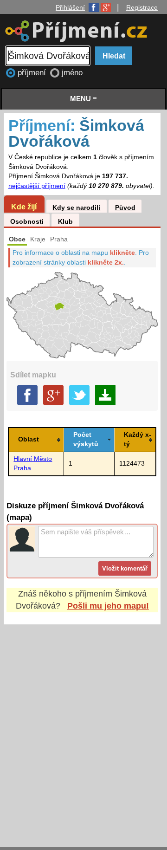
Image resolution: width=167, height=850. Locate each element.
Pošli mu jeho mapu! (108, 605)
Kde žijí (24, 206)
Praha (59, 239)
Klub (65, 221)
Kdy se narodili (76, 207)
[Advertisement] (83, 727)
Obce (17, 239)
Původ (125, 207)
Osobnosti (27, 221)
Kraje (37, 239)
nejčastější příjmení (36, 185)
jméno (72, 72)
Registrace (142, 7)
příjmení (33, 72)
